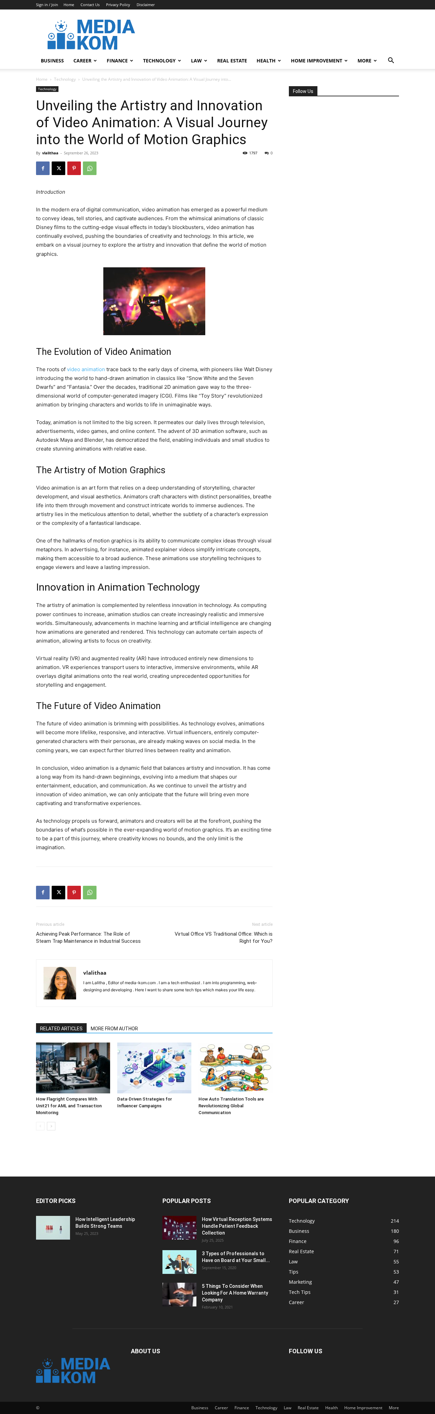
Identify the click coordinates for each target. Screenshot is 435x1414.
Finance (117, 60)
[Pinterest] (74, 168)
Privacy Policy (118, 4)
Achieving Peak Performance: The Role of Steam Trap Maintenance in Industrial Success (88, 937)
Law (196, 60)
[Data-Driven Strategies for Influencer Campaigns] (154, 1068)
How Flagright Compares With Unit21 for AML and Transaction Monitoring (69, 1105)
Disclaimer (146, 4)
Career (82, 60)
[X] (58, 168)
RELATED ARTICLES (61, 1028)
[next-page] (51, 1126)
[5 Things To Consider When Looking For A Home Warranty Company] (179, 1294)
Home (69, 4)
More (364, 60)
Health (266, 60)
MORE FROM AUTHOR (114, 1028)
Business (52, 60)
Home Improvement (316, 60)
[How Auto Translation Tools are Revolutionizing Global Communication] (235, 1068)
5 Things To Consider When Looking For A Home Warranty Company (235, 1292)
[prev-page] (40, 1126)
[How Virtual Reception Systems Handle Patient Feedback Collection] (179, 1228)
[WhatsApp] (90, 168)
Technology (159, 60)
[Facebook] (43, 168)
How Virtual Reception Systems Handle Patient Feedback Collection (237, 1226)
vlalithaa (50, 152)
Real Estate (232, 60)
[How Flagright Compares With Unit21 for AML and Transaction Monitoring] (73, 1068)
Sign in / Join (47, 4)
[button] (391, 61)
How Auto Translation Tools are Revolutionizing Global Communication (231, 1105)
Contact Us (90, 4)
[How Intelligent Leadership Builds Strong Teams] (53, 1228)
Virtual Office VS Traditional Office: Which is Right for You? (224, 937)
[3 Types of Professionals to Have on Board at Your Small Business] (179, 1262)
